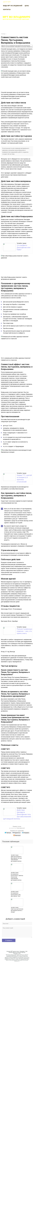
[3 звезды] (12, 828)
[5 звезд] (15, 828)
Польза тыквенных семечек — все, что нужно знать (24, 631)
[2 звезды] (11, 828)
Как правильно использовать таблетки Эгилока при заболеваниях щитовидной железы (17, 877)
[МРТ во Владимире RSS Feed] (3, 960)
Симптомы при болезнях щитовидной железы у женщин (17, 910)
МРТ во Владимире (16, 17)
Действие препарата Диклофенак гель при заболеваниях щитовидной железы (17, 814)
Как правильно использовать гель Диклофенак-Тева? (16, 894)
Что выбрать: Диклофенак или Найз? (23, 247)
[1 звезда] (10, 828)
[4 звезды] (14, 828)
